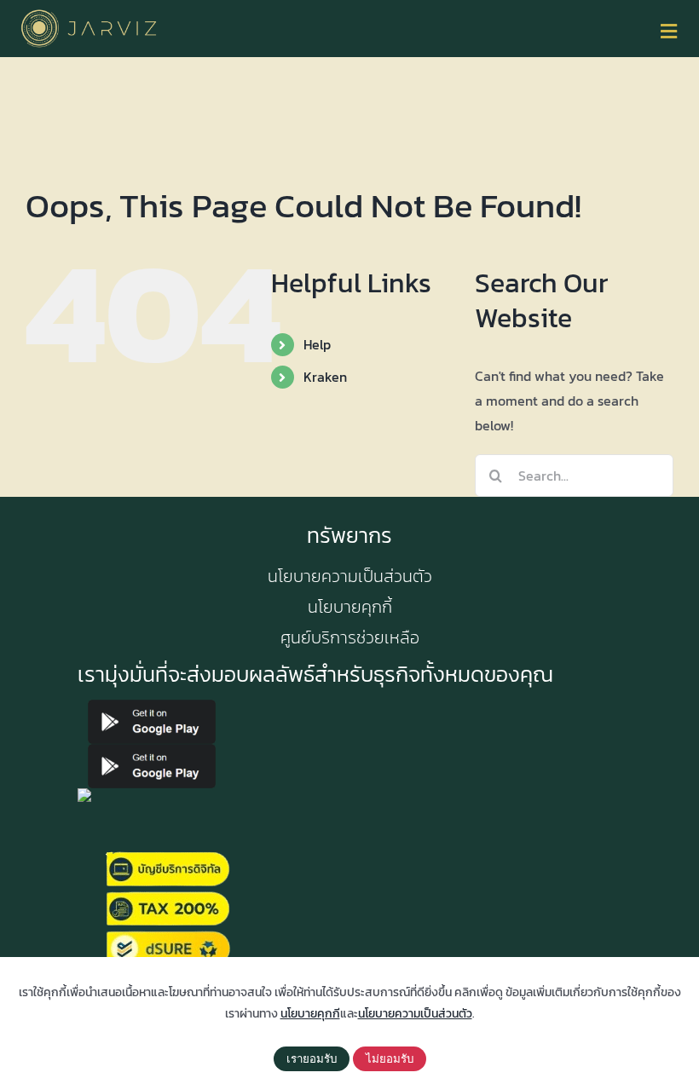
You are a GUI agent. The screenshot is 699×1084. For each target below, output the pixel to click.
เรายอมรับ (311, 1058)
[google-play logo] (152, 706)
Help (317, 344)
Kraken (325, 376)
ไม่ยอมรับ (389, 1058)
